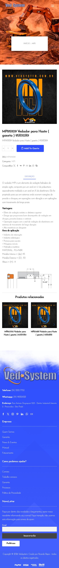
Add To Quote (31, 148)
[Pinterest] (23, 166)
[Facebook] (17, 166)
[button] (54, 324)
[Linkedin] (22, 414)
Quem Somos (8, 432)
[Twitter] (14, 166)
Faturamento (7, 453)
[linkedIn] (30, 166)
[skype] (36, 166)
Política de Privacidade (11, 493)
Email (4, 525)
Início (26, 44)
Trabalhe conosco (9, 477)
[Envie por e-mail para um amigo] (26, 166)
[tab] (29, 176)
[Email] (32, 414)
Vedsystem (23, 554)
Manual (5, 448)
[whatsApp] (33, 166)
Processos (6, 488)
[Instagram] (13, 414)
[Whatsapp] (27, 414)
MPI (34, 44)
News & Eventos (9, 442)
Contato (5, 472)
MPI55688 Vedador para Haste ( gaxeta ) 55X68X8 (44, 333)
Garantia (6, 437)
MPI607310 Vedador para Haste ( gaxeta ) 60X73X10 (15, 333)
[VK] (20, 166)
